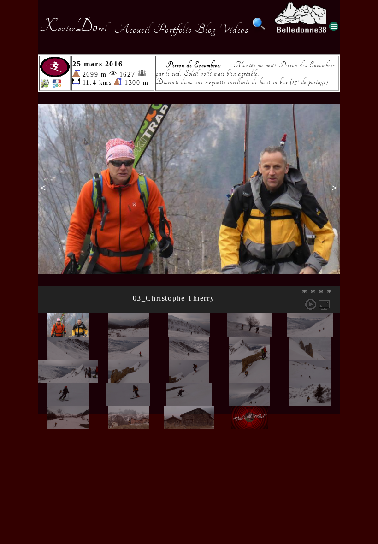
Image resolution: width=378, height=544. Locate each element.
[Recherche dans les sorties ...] (259, 29)
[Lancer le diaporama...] (310, 304)
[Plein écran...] (324, 304)
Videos (234, 29)
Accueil (132, 29)
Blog (205, 29)
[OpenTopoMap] (44, 85)
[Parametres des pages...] (333, 26)
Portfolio (172, 29)
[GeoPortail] (56, 85)
